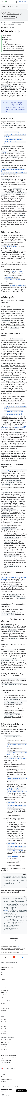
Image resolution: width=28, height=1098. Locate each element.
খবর (2, 974)
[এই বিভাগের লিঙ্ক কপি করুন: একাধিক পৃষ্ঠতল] (12, 307)
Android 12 (3, 1031)
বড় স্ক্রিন (3, 1003)
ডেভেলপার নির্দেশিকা (5, 1042)
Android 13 (3, 1028)
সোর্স (2, 972)
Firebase (3, 1077)
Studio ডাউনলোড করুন (6, 1047)
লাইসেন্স (9, 1087)
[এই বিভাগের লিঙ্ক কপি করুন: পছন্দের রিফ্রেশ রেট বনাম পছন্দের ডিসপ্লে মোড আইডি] (10, 606)
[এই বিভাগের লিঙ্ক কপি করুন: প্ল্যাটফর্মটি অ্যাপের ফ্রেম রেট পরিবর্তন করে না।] (7, 336)
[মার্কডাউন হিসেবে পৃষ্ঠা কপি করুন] (20, 31)
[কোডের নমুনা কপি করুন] (26, 874)
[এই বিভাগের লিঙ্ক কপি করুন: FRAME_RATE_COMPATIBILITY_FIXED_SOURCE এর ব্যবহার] (20, 676)
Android (3, 965)
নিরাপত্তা (3, 969)
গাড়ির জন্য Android (5, 1010)
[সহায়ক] (11, 27)
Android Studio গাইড (6, 1039)
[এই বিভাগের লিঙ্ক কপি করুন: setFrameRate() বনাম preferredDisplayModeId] (12, 467)
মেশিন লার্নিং (3, 988)
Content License (20, 946)
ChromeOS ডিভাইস (5, 1008)
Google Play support (6, 1060)
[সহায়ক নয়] (13, 27)
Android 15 (3, 1024)
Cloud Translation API (13, 14)
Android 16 (3, 1021)
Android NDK (4, 1049)
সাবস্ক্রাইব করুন (22, 1090)
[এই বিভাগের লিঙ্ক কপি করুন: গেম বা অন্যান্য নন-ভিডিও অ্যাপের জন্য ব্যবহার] (7, 647)
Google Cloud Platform (6, 1079)
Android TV (3, 1013)
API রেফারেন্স (4, 1044)
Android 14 (3, 1026)
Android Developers (5, 22)
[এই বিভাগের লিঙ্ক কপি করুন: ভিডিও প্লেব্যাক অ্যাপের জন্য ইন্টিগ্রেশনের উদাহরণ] (18, 727)
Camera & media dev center (10, 6)
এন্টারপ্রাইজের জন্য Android (7, 967)
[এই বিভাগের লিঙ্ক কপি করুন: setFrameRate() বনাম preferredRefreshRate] (11, 574)
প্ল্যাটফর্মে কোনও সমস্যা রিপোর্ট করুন (9, 1055)
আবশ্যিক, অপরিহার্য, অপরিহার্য (18, 22)
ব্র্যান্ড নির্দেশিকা (16, 1087)
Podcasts (3, 979)
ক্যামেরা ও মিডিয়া (4, 992)
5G (2, 997)
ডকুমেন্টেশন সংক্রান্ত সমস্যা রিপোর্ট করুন (9, 1058)
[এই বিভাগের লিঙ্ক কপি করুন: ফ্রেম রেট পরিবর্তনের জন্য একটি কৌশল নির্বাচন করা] (10, 692)
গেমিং (2, 985)
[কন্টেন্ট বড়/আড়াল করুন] (12, 36)
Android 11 (3, 1033)
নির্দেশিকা (20, 24)
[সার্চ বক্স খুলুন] (14, 2)
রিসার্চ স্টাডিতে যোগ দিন (6, 1062)
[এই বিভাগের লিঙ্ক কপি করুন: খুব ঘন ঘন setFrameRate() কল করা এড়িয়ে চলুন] (10, 621)
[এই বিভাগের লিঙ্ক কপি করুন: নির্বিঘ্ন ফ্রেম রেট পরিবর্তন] (21, 232)
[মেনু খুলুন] (2, 2)
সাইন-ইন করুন (22, 1)
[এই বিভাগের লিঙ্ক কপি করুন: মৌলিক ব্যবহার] (14, 119)
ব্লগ (1, 977)
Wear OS (3, 1006)
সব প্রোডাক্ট (3, 1081)
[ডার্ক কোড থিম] (24, 874)
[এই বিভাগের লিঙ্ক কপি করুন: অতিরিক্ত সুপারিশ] (15, 297)
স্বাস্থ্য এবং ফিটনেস (5, 990)
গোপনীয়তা (3, 995)
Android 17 (3, 1019)
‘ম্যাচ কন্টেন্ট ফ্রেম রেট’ (18, 271)
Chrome (3, 1074)
